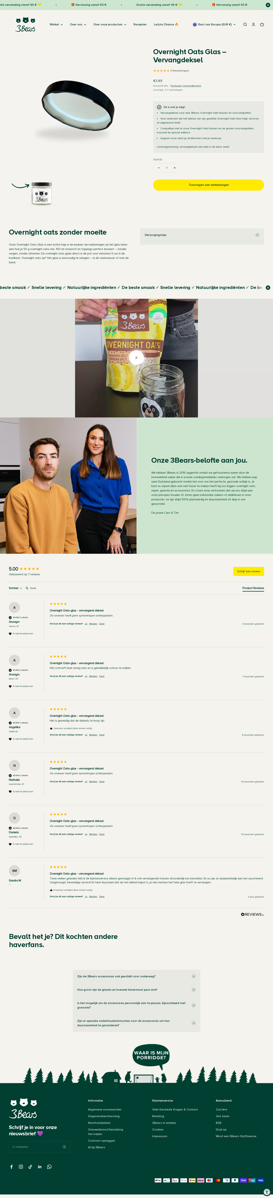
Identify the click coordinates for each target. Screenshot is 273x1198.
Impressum (159, 1136)
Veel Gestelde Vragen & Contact (175, 1109)
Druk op (221, 1129)
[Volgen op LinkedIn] (39, 1166)
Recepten (140, 24)
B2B (218, 1123)
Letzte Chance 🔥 (166, 24)
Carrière (221, 1109)
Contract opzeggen (101, 1141)
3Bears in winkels (164, 1123)
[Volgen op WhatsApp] (49, 1166)
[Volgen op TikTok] (30, 1166)
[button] (208, 71)
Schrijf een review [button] (248, 571)
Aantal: (157, 159)
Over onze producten (107, 24)
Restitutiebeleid (99, 1123)
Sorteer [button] (14, 588)
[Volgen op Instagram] (20, 1166)
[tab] (253, 589)
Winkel (54, 24)
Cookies (157, 1129)
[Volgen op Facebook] (11, 1166)
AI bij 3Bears (96, 1147)
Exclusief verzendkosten (186, 85)
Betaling (158, 1116)
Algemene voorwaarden (104, 1109)
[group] (28, 569)
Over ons (76, 24)
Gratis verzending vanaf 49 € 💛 (138, 5)
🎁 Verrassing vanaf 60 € (68, 5)
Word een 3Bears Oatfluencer (236, 1136)
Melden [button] (93, 623)
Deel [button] (101, 623)
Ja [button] (86, 623)
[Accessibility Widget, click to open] (267, 1192)
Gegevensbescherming (104, 1116)
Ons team (222, 1116)
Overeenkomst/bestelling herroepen (105, 1132)
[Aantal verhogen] (174, 167)
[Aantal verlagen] (158, 167)
